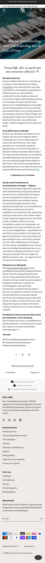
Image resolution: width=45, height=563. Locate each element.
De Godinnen (8, 480)
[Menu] (4, 10)
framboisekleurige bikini (17, 268)
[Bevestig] (41, 518)
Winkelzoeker (8, 439)
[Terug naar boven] (38, 557)
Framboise (7, 87)
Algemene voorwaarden (13, 459)
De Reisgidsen (9, 492)
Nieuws (5, 484)
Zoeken (5, 451)
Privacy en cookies (11, 463)
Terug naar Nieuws (22, 366)
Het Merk (6, 476)
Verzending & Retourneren (14, 435)
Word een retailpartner (13, 447)
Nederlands (28, 546)
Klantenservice (9, 431)
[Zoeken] (35, 10)
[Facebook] (3, 420)
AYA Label (12, 553)
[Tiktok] (15, 420)
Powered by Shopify (25, 553)
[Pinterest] (20, 420)
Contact (6, 443)
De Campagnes (9, 488)
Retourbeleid (8, 455)
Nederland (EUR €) (10, 546)
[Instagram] (9, 420)
